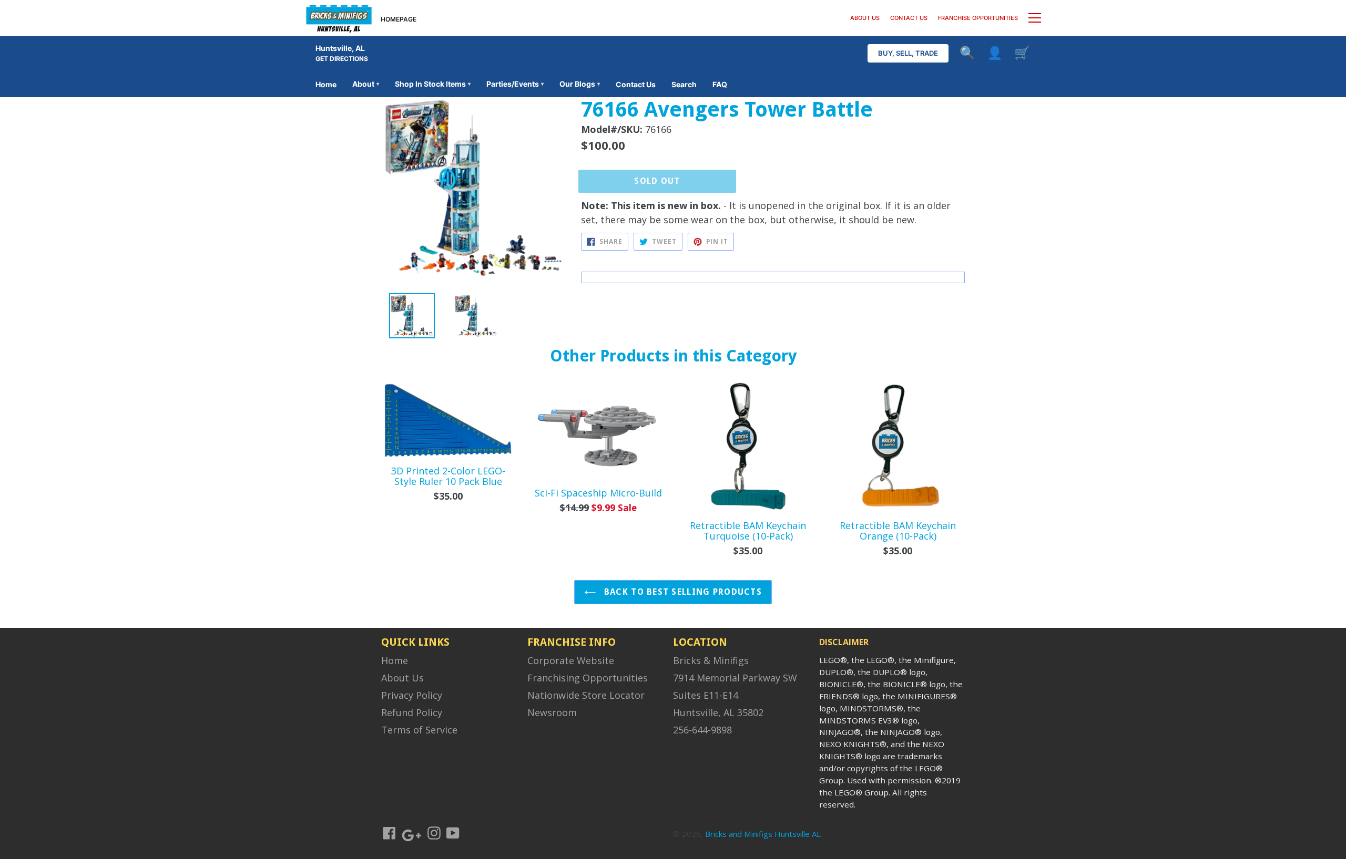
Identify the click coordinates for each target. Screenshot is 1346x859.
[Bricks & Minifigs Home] (339, 18)
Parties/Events (515, 83)
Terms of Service (419, 729)
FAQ (719, 84)
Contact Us (636, 84)
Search (684, 84)
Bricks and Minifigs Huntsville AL (763, 834)
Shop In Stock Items (433, 83)
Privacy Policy (411, 695)
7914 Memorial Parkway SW (735, 677)
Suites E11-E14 (705, 695)
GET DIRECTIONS (341, 59)
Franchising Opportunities (587, 677)
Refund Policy (411, 712)
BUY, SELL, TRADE (908, 53)
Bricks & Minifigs (711, 660)
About (365, 83)
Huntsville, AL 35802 (718, 712)
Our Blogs (579, 83)
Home (325, 84)
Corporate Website (570, 660)
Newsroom (552, 712)
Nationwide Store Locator (586, 695)
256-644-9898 (702, 729)
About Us (402, 677)
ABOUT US (865, 18)
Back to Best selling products (681, 592)
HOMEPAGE (398, 19)
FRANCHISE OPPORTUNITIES (978, 18)
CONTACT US (908, 18)
